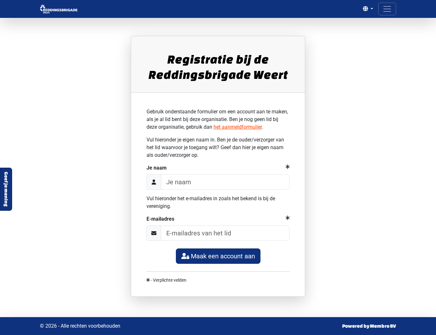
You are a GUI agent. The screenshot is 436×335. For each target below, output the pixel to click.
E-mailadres (160, 219)
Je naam (157, 168)
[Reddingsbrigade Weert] (59, 9)
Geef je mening (6, 189)
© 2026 (80, 326)
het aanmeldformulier (238, 127)
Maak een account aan (223, 256)
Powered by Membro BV (369, 326)
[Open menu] (387, 9)
